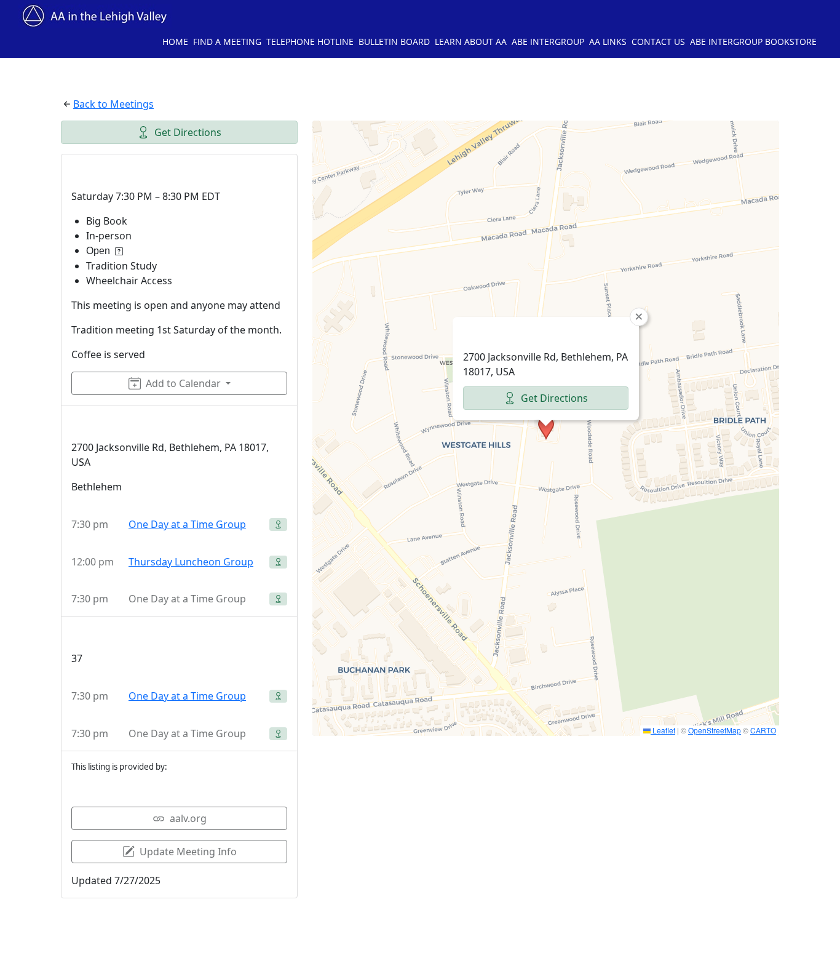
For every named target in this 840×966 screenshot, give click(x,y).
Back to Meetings (113, 104)
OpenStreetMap (714, 730)
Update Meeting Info (188, 851)
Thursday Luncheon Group (191, 562)
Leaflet (663, 730)
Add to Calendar (183, 383)
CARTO (763, 730)
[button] (546, 428)
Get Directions (187, 132)
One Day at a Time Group (187, 524)
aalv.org (188, 818)
